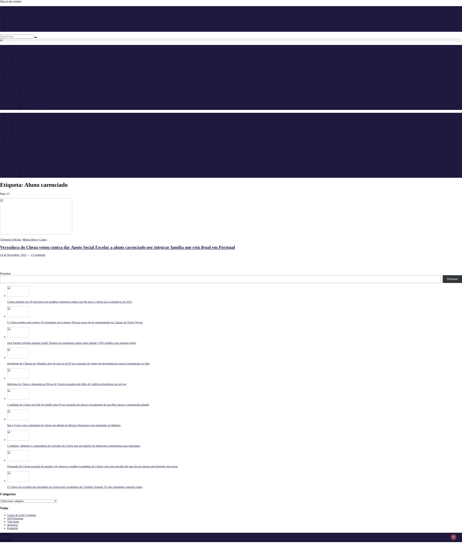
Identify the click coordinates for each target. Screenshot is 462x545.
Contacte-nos (14, 10)
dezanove (12, 524)
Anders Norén (20, 540)
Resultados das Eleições (35, 101)
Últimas (11, 46)
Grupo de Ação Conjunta (21, 515)
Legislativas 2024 (24, 85)
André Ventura (22, 56)
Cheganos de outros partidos (30, 62)
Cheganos (15, 534)
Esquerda (12, 528)
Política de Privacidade (20, 7)
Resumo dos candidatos (35, 104)
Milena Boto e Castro (34, 239)
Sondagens (13, 72)
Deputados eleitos (32, 82)
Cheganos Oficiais (24, 59)
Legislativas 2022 (24, 91)
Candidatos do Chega (34, 88)
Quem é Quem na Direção (29, 52)
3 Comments (38, 254)
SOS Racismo (15, 518)
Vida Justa (13, 521)
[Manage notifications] (453, 537)
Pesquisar (5, 273)
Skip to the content (10, 1)
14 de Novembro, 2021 (13, 254)
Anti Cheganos (15, 69)
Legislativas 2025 (24, 78)
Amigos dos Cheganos (27, 65)
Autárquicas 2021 (24, 98)
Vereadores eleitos (32, 108)
